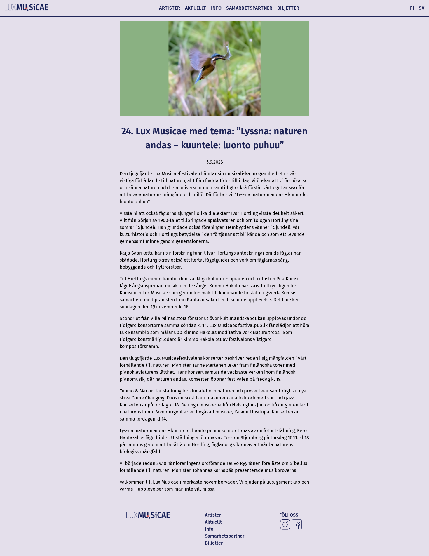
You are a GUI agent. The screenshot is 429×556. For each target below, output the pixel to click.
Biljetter (288, 8)
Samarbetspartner (249, 8)
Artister (169, 8)
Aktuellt (195, 8)
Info (216, 8)
